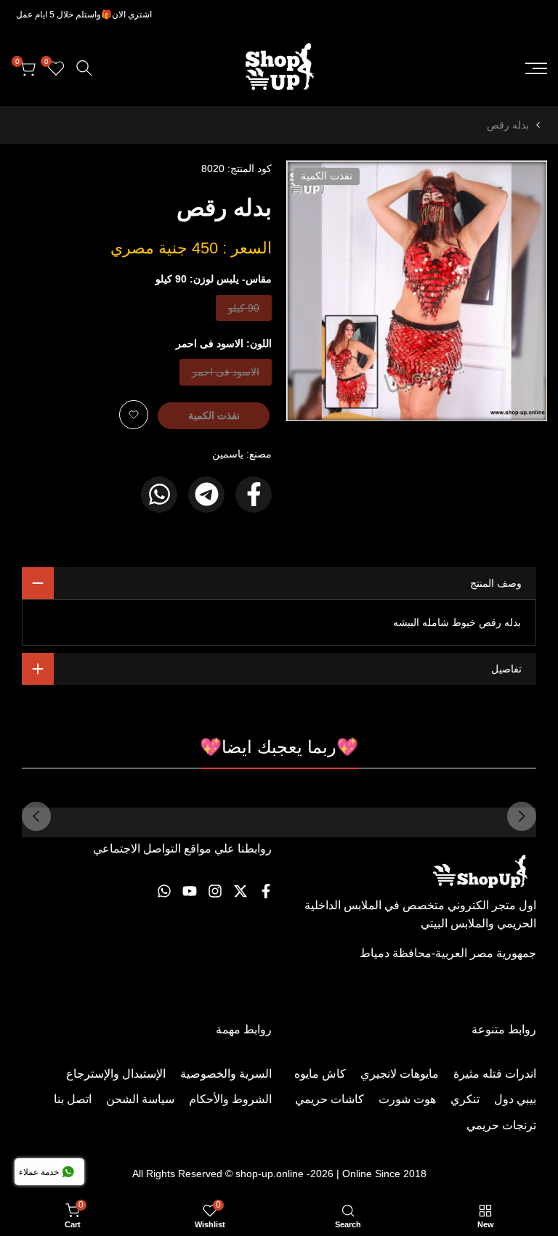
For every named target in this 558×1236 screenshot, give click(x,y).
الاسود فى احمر (226, 375)
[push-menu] (536, 68)
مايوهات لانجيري (399, 1074)
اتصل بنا (73, 1099)
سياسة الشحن (140, 1099)
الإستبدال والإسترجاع (116, 1074)
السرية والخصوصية (226, 1074)
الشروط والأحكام (230, 1099)
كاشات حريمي (329, 1099)
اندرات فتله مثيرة (494, 1074)
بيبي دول (515, 1099)
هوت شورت (407, 1099)
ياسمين (227, 454)
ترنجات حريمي (501, 1125)
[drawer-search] (84, 68)
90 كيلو (244, 311)
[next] (36, 816)
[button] (133, 414)
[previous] (521, 816)
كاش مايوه (320, 1074)
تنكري (465, 1099)
